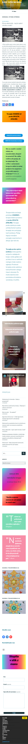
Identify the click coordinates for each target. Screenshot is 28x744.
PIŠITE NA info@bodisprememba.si (13, 140)
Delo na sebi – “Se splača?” (9, 412)
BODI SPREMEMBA (12, 2)
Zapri (24, 717)
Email (7, 684)
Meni (15, 11)
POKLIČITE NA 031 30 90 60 (14, 135)
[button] (24, 293)
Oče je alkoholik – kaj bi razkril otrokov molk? (13, 429)
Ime (4, 676)
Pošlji (14, 713)
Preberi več (5, 100)
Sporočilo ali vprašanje (11, 692)
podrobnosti (5, 741)
